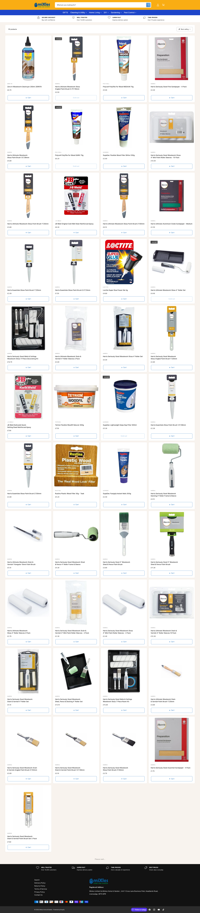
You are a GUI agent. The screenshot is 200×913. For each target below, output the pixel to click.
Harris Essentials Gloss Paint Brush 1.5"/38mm (168, 425)
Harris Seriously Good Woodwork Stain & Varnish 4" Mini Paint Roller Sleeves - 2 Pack (72, 632)
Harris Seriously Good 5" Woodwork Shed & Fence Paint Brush (164, 563)
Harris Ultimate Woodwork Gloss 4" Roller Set (168, 290)
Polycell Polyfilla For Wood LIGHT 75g (69, 905)
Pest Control (129, 12)
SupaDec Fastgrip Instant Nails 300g (117, 494)
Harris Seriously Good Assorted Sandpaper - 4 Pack (170, 768)
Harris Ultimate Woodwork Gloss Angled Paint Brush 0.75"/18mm (67, 88)
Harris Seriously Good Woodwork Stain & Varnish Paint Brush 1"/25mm (165, 906)
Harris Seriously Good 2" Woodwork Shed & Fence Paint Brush (116, 563)
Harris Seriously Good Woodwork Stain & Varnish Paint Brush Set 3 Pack (22, 837)
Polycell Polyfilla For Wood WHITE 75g (165, 836)
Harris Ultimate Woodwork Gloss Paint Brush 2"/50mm (123, 224)
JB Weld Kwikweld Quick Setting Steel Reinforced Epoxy (19, 426)
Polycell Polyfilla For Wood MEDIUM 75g (118, 87)
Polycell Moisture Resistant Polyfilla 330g (119, 836)
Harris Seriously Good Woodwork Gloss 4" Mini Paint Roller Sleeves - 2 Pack (118, 632)
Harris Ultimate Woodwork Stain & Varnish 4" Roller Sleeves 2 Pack (68, 357)
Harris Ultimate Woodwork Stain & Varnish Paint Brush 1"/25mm (163, 700)
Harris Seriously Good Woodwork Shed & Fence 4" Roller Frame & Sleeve (70, 563)
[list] (100, 18)
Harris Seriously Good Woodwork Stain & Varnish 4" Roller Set (19, 700)
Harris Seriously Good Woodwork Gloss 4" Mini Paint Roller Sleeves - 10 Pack (166, 156)
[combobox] (103, 5)
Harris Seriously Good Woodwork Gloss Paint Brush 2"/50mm (115, 769)
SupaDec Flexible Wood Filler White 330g (119, 155)
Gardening (115, 12)
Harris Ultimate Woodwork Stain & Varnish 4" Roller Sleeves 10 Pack (164, 632)
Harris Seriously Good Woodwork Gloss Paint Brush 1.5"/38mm (115, 906)
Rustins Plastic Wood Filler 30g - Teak (69, 494)
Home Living (94, 12)
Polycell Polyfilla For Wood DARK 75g (69, 155)
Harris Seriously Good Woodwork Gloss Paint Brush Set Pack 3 (67, 837)
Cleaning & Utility (77, 12)
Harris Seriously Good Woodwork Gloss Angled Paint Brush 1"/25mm (164, 357)
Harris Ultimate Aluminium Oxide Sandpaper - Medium (171, 224)
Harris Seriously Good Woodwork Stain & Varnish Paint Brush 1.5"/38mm (70, 769)
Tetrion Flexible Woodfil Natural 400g (69, 425)
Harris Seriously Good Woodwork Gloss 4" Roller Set (123, 356)
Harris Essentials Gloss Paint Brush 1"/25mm (24, 290)
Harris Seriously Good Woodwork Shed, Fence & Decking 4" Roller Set (69, 700)
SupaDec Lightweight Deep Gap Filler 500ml (120, 425)
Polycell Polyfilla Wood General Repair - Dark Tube (26, 905)
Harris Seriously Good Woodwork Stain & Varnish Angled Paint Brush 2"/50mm (22, 769)
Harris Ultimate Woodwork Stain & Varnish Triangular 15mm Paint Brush (21, 563)
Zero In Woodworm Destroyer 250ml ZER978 (24, 87)
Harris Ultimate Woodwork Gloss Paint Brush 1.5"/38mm (18, 156)
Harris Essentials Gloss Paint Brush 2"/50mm (24, 494)
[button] (163, 5)
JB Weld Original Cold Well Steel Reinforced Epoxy (74, 224)
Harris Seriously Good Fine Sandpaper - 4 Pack (169, 87)
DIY (105, 12)
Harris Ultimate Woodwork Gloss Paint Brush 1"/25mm (28, 224)
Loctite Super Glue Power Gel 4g (115, 290)
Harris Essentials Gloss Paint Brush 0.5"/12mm (72, 290)
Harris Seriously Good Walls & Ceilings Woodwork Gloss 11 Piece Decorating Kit (22, 357)
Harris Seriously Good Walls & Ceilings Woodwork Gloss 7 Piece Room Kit (117, 700)
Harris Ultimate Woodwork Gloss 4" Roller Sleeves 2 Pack (18, 632)
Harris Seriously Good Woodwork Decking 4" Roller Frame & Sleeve (163, 495)
